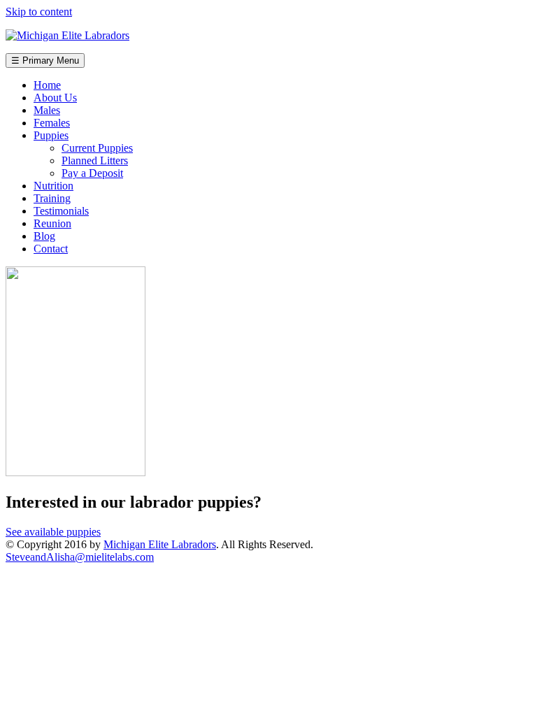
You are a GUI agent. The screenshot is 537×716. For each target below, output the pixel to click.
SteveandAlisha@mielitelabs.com (80, 557)
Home (47, 85)
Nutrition (53, 186)
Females (52, 123)
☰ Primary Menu (45, 60)
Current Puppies (97, 148)
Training (52, 198)
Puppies (51, 135)
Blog (44, 236)
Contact (51, 249)
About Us (55, 97)
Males (47, 110)
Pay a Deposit (92, 173)
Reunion (52, 223)
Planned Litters (95, 160)
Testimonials (61, 211)
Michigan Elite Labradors (159, 544)
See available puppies (53, 532)
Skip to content (39, 11)
